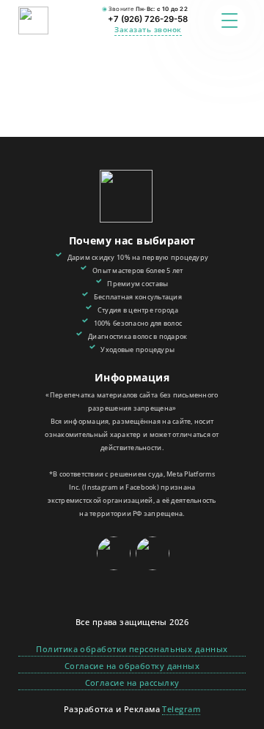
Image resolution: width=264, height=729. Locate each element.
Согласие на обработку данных (132, 665)
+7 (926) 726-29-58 (148, 19)
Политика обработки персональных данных (131, 648)
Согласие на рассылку (132, 682)
